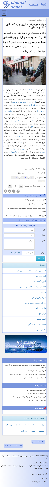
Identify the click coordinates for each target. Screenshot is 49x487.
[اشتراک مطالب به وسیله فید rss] (5, 191)
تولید (27, 425)
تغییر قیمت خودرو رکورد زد (36, 203)
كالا (21, 102)
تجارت (18, 425)
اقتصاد (24, 178)
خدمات (15, 102)
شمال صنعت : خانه (12, 446)
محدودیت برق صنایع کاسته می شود (34, 377)
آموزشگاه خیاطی (39, 281)
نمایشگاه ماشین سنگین (37, 324)
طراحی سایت (40, 308)
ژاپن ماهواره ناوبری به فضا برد (36, 390)
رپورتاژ (9, 425)
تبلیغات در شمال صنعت (39, 481)
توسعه (41, 431)
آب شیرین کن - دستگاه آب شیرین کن (31, 271)
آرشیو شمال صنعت (41, 484)
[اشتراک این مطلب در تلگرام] (18, 191)
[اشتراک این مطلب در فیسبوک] (14, 191)
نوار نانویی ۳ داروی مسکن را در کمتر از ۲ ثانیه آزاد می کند (28, 396)
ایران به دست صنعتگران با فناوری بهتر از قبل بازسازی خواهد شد (25, 215)
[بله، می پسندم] (21, 186)
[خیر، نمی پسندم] (10, 186)
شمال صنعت (37, 4)
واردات (25, 102)
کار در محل (41, 330)
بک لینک (43, 292)
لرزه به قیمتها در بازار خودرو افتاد (35, 199)
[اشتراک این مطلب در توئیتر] (9, 191)
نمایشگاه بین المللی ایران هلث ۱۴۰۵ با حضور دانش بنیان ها (27, 374)
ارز (34, 102)
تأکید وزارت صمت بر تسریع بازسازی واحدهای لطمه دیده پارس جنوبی (26, 210)
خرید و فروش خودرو (38, 298)
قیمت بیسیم (41, 319)
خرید (33, 431)
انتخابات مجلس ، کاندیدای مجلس (33, 287)
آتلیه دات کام (41, 276)
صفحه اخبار (37, 442)
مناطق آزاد (33, 105)
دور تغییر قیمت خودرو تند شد (36, 370)
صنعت (29, 90)
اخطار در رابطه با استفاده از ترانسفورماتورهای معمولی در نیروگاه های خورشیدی (25, 366)
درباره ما (44, 478)
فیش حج (42, 314)
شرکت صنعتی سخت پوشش (35, 303)
